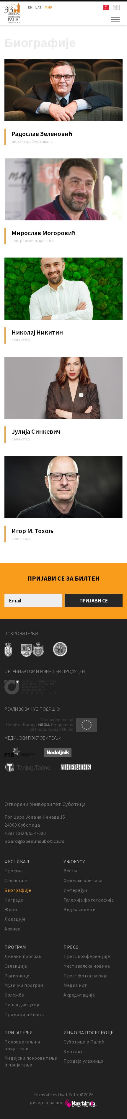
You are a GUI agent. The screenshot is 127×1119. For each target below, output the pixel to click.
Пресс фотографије (86, 976)
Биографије (17, 890)
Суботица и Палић (84, 1042)
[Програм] (117, 7)
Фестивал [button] (16, 861)
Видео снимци (79, 909)
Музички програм (23, 985)
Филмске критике (83, 880)
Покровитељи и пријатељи (22, 1045)
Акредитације (79, 995)
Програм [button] (15, 947)
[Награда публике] (107, 7)
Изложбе (14, 995)
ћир (49, 7)
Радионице (17, 976)
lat (38, 7)
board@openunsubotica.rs (34, 841)
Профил (13, 871)
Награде (13, 900)
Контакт (73, 1051)
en (30, 7)
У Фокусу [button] (74, 861)
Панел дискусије (22, 1004)
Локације (14, 919)
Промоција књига (24, 1014)
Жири (10, 909)
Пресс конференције (87, 956)
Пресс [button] (71, 947)
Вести (70, 871)
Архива (12, 929)
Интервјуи (75, 890)
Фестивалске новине (87, 966)
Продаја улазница (83, 1061)
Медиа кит (75, 985)
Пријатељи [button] (18, 1033)
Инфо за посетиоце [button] (89, 1033)
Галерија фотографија (89, 900)
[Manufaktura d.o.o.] (81, 1102)
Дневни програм (23, 956)
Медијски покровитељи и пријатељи (30, 1061)
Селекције (15, 880)
